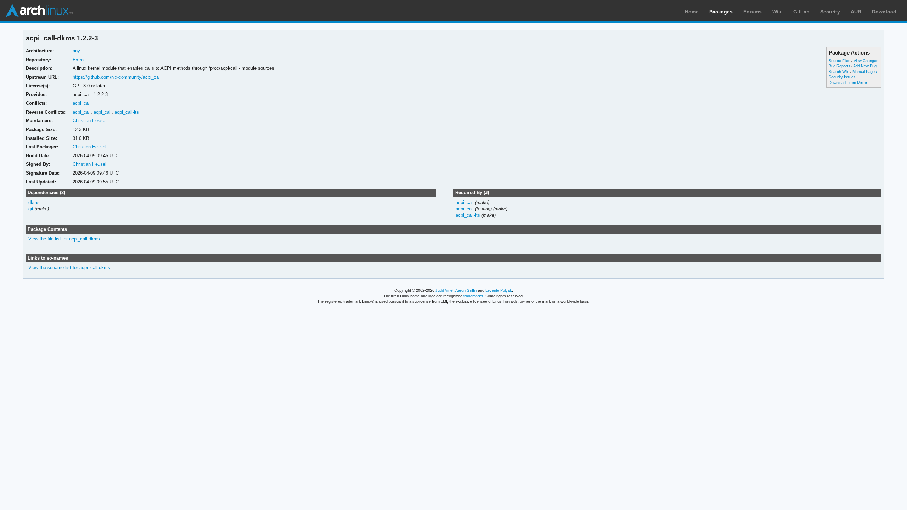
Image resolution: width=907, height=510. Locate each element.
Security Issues (842, 77)
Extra (78, 59)
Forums (752, 12)
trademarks (473, 296)
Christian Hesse (89, 120)
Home (692, 12)
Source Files (839, 60)
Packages (721, 12)
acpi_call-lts (126, 112)
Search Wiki (839, 71)
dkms (34, 202)
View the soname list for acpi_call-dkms (69, 267)
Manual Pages (864, 71)
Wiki (777, 12)
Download (884, 12)
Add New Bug (865, 66)
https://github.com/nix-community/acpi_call (117, 77)
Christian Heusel (89, 146)
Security (830, 12)
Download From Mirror (848, 82)
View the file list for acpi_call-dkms (64, 239)
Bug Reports (839, 66)
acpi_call (82, 103)
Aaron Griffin (466, 290)
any (76, 50)
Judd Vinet (444, 290)
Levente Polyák (498, 290)
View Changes (866, 60)
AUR (856, 12)
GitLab (801, 12)
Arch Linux (39, 11)
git (30, 208)
